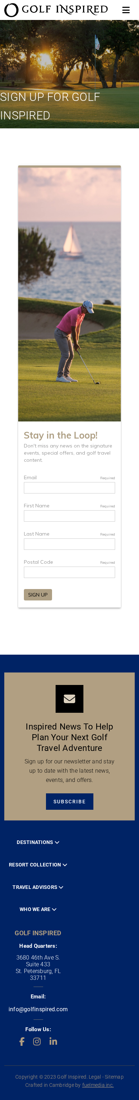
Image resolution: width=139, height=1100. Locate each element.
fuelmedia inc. (98, 1085)
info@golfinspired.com (38, 1009)
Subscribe (69, 801)
